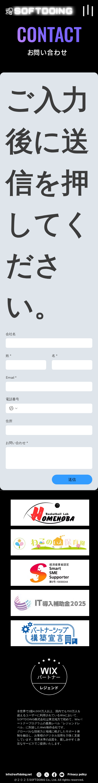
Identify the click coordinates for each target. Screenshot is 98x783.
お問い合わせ (17, 443)
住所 (9, 421)
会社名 (11, 334)
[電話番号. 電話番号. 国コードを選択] (13, 408)
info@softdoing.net (19, 774)
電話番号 (12, 399)
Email (11, 377)
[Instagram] (39, 774)
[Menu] (88, 10)
